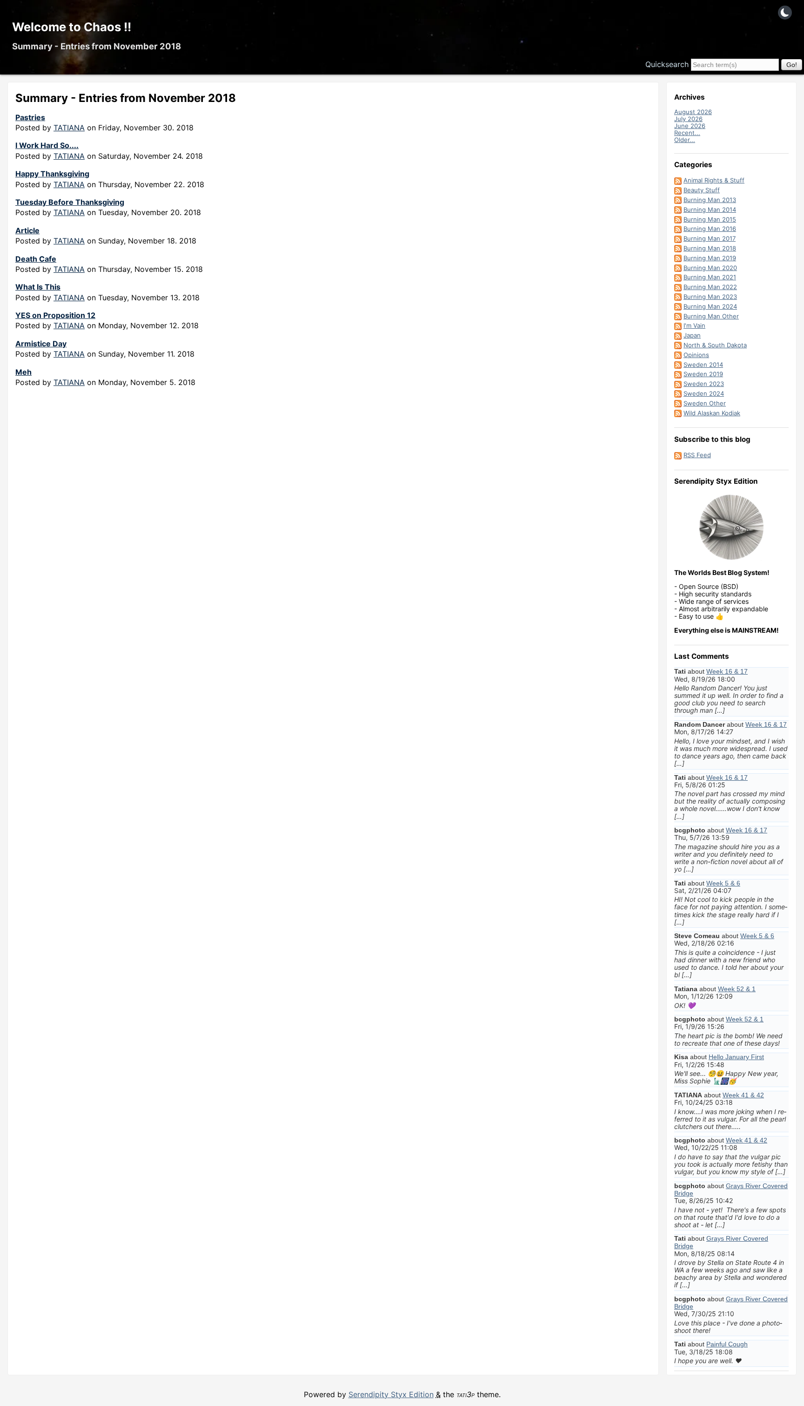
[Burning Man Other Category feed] (678, 316)
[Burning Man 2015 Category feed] (678, 219)
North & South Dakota (715, 345)
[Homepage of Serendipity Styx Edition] (731, 527)
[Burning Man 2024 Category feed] (678, 306)
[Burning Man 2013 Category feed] (678, 199)
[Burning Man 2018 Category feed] (678, 248)
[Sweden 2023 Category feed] (678, 383)
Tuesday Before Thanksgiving (69, 202)
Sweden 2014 (703, 364)
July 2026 (688, 118)
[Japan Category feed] (678, 335)
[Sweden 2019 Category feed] (678, 374)
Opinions (696, 354)
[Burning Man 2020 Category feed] (678, 267)
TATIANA (69, 127)
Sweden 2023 (703, 383)
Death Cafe (35, 259)
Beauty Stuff (701, 190)
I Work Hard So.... (47, 145)
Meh (23, 372)
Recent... (687, 132)
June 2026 (689, 125)
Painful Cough (727, 1344)
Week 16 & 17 (727, 671)
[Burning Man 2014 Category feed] (678, 209)
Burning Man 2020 (710, 267)
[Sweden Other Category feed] (678, 403)
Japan (692, 335)
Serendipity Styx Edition (391, 1394)
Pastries (30, 117)
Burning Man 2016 (709, 228)
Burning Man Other (711, 316)
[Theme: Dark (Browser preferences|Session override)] (785, 13)
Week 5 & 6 (723, 883)
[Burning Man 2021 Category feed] (678, 277)
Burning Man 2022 (710, 287)
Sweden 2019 (703, 374)
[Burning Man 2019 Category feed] (678, 258)
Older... (684, 139)
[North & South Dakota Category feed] (678, 345)
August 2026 (693, 111)
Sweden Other (704, 403)
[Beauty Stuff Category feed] (678, 190)
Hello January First (736, 1057)
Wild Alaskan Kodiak (711, 413)
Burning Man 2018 (709, 248)
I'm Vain (694, 325)
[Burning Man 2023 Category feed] (678, 296)
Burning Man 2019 (709, 258)
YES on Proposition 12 (55, 315)
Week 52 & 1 (737, 989)
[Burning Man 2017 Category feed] (678, 238)
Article (27, 230)
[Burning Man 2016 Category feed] (678, 228)
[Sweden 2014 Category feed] (678, 364)
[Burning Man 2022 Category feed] (678, 287)
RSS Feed (697, 455)
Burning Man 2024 (710, 306)
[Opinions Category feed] (678, 354)
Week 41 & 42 (743, 1095)
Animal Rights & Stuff (713, 180)
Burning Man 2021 (709, 277)
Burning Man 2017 (709, 238)
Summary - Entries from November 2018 (96, 46)
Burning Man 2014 (709, 209)
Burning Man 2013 (709, 199)
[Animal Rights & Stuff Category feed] (678, 180)
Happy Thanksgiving (52, 173)
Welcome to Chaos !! (71, 27)
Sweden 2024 (703, 393)
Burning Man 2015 (709, 219)
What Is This (37, 286)
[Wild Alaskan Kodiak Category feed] (678, 413)
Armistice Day (41, 343)
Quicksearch (667, 64)
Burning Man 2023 (710, 296)
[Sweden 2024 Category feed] (678, 393)
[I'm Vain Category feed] (678, 325)
